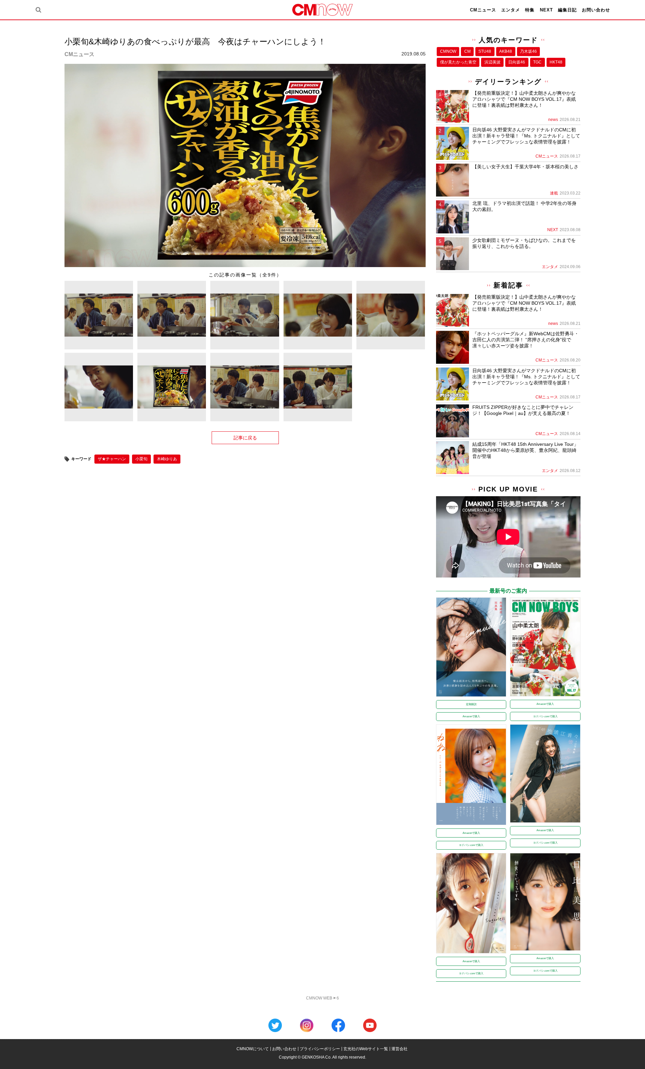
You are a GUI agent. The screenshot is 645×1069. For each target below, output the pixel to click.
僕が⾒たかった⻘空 (458, 62)
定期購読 (471, 704)
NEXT (546, 9)
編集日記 (567, 9)
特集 (529, 9)
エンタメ (510, 9)
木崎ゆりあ (167, 459)
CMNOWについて (252, 1048)
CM (467, 51)
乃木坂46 (528, 51)
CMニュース (483, 9)
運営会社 (399, 1048)
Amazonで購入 (471, 716)
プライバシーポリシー (320, 1048)
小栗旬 (141, 459)
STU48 (484, 51)
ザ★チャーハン (112, 459)
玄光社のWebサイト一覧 (365, 1048)
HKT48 (556, 62)
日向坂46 (516, 62)
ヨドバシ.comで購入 (545, 716)
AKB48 (505, 51)
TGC (537, 62)
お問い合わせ (596, 9)
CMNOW (448, 51)
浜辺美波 (492, 62)
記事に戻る (245, 437)
